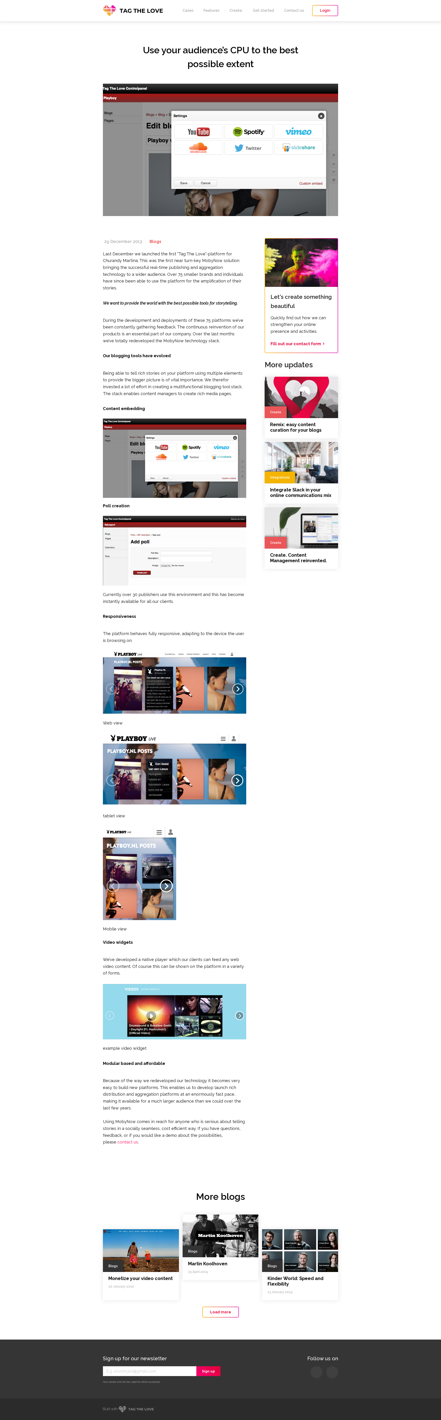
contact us (127, 1142)
